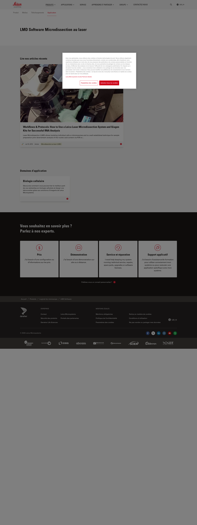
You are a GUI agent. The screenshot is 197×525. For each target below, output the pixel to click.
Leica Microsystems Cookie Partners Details (79, 77)
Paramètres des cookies (89, 83)
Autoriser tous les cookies (109, 83)
